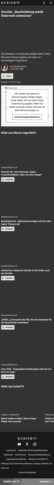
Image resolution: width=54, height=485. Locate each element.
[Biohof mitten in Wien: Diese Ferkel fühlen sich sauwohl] (22, 401)
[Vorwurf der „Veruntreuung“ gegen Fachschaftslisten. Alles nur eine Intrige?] (27, 150)
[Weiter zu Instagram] (34, 444)
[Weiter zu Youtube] (19, 444)
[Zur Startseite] (10, 3)
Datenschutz (20, 455)
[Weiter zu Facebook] (27, 444)
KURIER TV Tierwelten (10, 415)
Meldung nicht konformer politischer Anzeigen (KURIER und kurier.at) (26, 465)
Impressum (11, 450)
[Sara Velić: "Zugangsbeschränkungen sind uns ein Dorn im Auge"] (27, 347)
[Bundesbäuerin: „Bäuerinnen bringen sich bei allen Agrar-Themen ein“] (27, 199)
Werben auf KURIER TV (38, 459)
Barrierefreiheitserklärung (39, 455)
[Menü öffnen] (51, 3)
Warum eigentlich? (9, 168)
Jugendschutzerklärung (16, 459)
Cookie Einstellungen (27, 472)
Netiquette (8, 455)
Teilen (8, 76)
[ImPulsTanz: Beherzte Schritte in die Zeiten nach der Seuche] (27, 248)
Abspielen (9, 179)
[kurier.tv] (27, 438)
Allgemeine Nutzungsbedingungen (33, 450)
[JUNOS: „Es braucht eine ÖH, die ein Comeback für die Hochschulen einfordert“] (27, 298)
